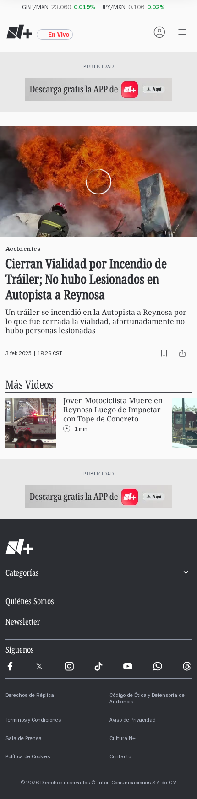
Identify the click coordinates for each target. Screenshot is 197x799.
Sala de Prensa (23, 739)
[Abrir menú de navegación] (182, 32)
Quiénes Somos (29, 600)
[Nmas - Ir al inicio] (19, 32)
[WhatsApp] (157, 666)
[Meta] (10, 666)
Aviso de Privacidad (132, 720)
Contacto (120, 757)
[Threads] (187, 666)
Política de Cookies (27, 757)
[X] (39, 666)
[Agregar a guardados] (164, 353)
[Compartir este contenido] (182, 353)
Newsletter (22, 621)
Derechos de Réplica (29, 696)
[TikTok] (98, 666)
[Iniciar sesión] (159, 32)
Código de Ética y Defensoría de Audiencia (147, 699)
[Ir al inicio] (98, 547)
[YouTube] (127, 666)
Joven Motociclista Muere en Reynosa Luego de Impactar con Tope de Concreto (113, 409)
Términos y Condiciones (33, 720)
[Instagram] (69, 666)
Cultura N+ (122, 739)
